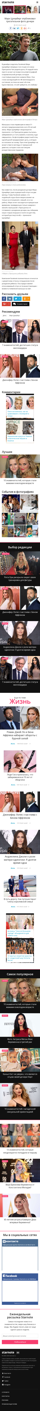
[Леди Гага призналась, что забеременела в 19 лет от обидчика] (20, 761)
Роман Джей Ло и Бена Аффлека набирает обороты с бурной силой (20, 735)
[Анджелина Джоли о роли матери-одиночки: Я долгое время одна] (20, 633)
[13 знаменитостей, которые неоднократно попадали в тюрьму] (20, 1135)
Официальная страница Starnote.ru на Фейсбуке (19, 1279)
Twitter (6, 1381)
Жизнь (5, 321)
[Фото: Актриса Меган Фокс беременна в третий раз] (20, 1025)
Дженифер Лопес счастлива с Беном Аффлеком (20, 816)
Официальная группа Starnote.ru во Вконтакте (19, 1245)
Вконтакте (7, 1373)
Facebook (7, 1377)
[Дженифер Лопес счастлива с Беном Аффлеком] (20, 366)
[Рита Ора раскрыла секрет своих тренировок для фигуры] (20, 563)
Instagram (7, 1385)
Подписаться (20, 1342)
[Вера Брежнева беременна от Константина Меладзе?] (20, 1170)
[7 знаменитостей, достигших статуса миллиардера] (20, 331)
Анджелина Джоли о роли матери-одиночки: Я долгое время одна (20, 860)
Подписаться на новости (20, 1303)
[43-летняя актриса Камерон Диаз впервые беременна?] (20, 1205)
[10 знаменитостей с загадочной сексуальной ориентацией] (20, 1095)
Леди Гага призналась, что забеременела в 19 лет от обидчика (20, 777)
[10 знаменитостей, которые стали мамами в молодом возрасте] (20, 466)
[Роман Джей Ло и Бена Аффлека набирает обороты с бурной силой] (20, 718)
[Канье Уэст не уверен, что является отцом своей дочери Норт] (20, 1060)
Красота (6, 554)
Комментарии (22, 304)
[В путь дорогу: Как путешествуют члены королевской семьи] (20, 886)
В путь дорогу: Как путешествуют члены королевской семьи (20, 900)
